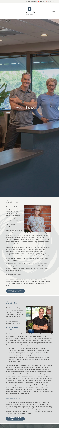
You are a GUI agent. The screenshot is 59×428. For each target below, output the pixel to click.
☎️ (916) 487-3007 (50, 1)
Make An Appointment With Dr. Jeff (15, 418)
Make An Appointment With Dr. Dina (15, 291)
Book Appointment (32, 1)
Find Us (42, 1)
